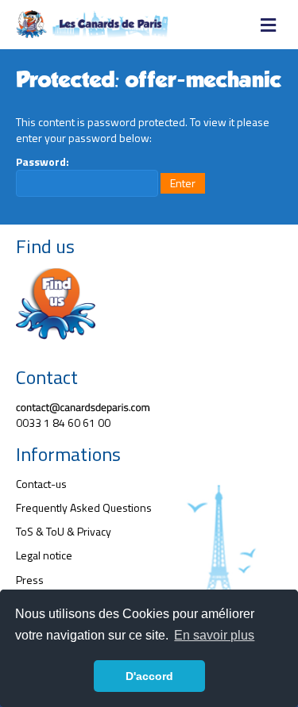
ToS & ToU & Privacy (63, 531)
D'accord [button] (149, 676)
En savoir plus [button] (214, 635)
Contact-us (41, 483)
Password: (42, 162)
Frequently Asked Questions (84, 507)
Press (30, 579)
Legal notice (44, 555)
